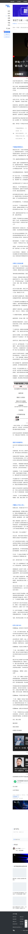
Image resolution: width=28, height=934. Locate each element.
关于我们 (22, 919)
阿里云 (24, 930)
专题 (9, 22)
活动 (9, 25)
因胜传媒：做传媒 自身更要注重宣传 (19, 879)
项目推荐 (15, 796)
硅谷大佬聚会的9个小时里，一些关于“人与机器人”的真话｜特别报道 (19, 907)
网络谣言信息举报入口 (17, 927)
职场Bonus (15, 23)
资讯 (9, 16)
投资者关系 (15, 924)
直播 (9, 18)
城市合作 (14, 916)
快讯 (9, 13)
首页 (9, 11)
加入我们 (22, 924)
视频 (9, 20)
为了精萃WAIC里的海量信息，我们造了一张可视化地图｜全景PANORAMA (19, 893)
